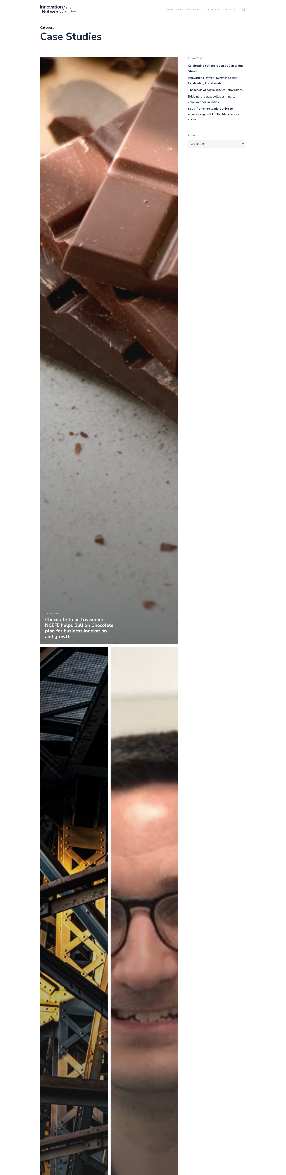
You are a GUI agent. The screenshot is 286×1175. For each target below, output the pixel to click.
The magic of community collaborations (215, 90)
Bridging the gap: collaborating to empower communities (212, 99)
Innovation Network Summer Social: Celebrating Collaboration (212, 80)
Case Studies (52, 613)
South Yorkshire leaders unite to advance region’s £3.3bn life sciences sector (213, 114)
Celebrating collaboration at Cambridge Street (215, 68)
